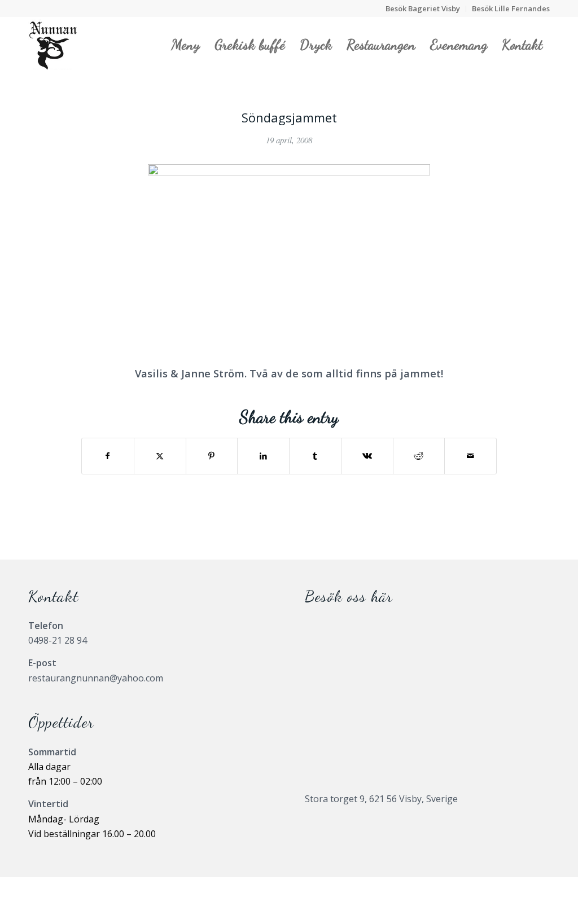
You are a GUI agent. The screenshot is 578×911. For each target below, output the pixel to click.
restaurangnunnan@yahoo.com (95, 678)
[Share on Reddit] (419, 455)
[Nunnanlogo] (52, 44)
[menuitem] (423, 9)
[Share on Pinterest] (212, 455)
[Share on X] (160, 455)
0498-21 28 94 (57, 640)
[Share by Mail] (470, 455)
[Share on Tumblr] (315, 455)
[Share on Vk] (367, 455)
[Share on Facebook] (108, 455)
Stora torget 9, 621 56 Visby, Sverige (381, 799)
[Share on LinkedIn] (263, 455)
